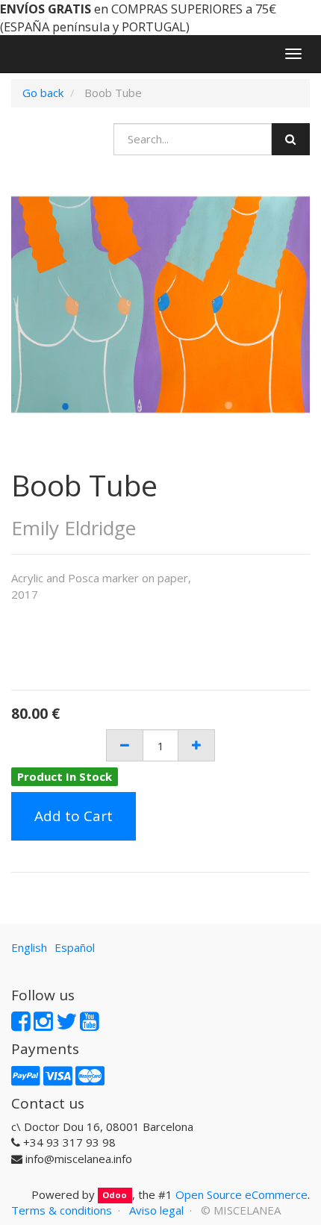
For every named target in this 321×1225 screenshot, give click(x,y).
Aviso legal (156, 1210)
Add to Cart (73, 816)
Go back (42, 92)
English (29, 947)
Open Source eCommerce (241, 1194)
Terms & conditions (61, 1210)
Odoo (114, 1195)
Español (74, 947)
